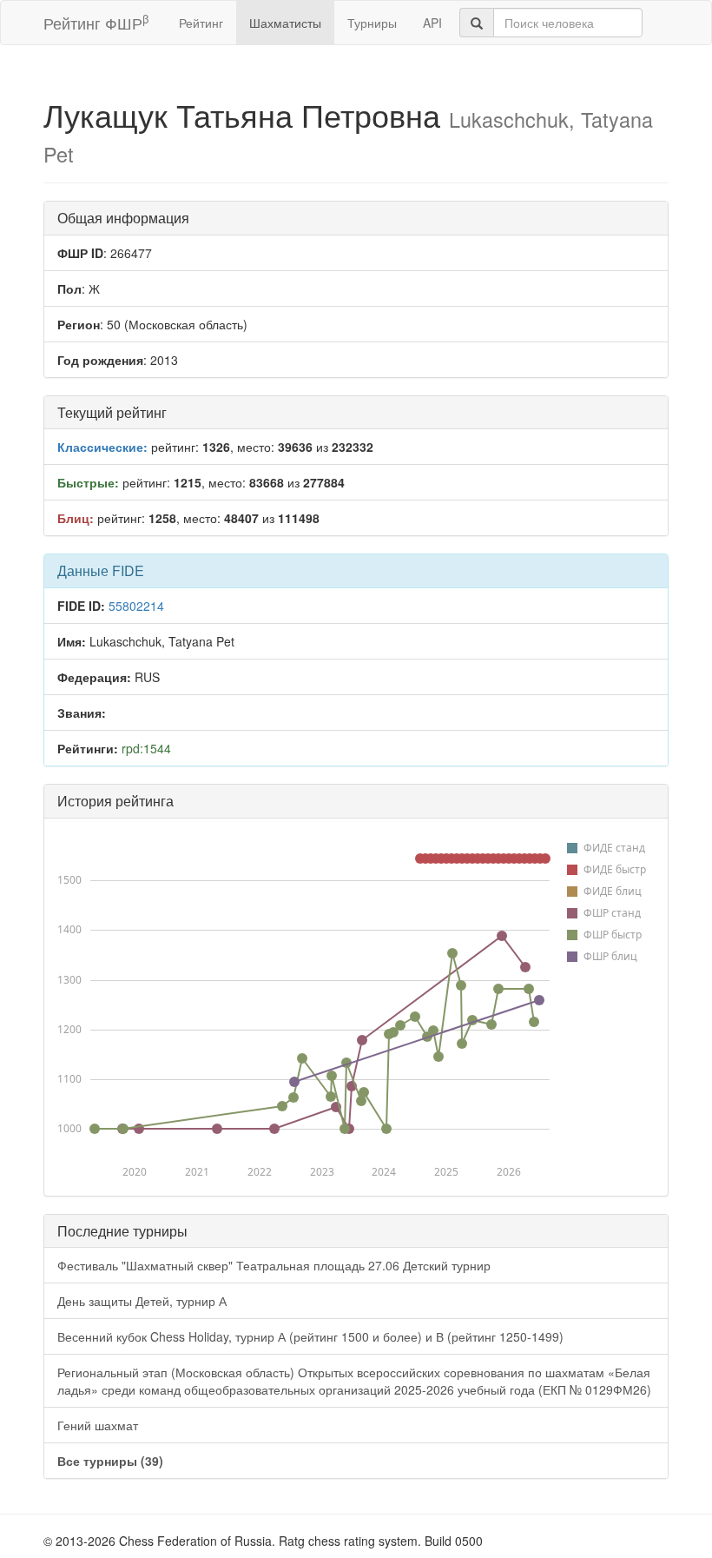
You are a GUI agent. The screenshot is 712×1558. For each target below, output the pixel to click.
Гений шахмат (97, 1425)
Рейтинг (201, 22)
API (432, 22)
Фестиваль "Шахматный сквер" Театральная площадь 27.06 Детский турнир (274, 1265)
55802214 (136, 605)
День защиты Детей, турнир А (142, 1300)
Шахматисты (285, 22)
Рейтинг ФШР (95, 22)
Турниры (372, 22)
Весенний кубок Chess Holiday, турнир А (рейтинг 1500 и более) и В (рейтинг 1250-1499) (310, 1336)
